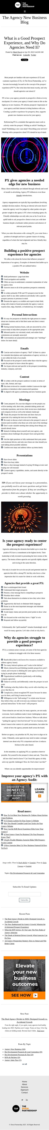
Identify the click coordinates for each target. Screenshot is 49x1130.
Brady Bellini (22, 863)
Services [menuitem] (24, 1087)
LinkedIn (26, 55)
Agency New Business (15, 1049)
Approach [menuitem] (24, 1090)
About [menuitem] (24, 1084)
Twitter (33, 55)
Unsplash (33, 863)
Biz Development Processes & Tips (19, 1055)
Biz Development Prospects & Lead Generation (27, 873)
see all (24, 1064)
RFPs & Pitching (12, 1057)
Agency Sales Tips (13, 1060)
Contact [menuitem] (24, 1093)
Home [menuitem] (24, 1082)
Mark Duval (17, 52)
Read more (40, 1031)
